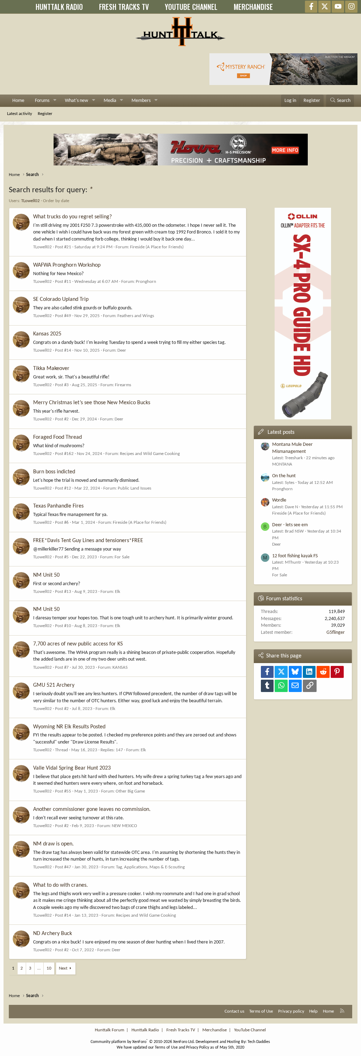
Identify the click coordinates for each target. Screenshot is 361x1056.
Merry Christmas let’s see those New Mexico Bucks (91, 403)
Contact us (234, 1011)
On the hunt (284, 476)
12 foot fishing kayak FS (295, 556)
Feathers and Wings (135, 316)
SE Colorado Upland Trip (60, 299)
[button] (55, 101)
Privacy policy (291, 1011)
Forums (42, 100)
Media (110, 100)
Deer (121, 350)
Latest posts (281, 432)
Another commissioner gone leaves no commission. (92, 809)
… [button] (39, 968)
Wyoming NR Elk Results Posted (69, 727)
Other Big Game (130, 791)
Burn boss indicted (54, 472)
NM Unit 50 (46, 575)
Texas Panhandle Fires (58, 506)
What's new (76, 100)
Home (18, 100)
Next (63, 968)
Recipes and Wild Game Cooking (150, 453)
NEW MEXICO (124, 826)
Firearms (123, 385)
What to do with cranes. (60, 885)
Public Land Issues (134, 488)
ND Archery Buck (52, 933)
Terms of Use (261, 1011)
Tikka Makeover (51, 368)
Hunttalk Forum (109, 1030)
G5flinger (335, 632)
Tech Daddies (258, 1042)
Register (45, 113)
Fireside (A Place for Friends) (157, 247)
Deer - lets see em (290, 525)
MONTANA (282, 464)
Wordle (279, 500)
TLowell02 (30, 201)
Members (141, 100)
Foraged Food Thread (57, 437)
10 (49, 968)
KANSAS (120, 667)
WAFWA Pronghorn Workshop (66, 265)
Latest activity (19, 113)
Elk (117, 591)
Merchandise (214, 1030)
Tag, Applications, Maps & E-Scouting (150, 867)
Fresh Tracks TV (180, 1030)
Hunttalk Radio (145, 1030)
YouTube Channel (250, 1030)
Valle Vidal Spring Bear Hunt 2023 (72, 768)
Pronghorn (146, 281)
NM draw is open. (53, 844)
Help (313, 1011)
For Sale (122, 557)
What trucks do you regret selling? (72, 217)
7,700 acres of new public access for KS (78, 644)
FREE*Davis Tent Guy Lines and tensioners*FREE (88, 541)
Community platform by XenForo (143, 1042)
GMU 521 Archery (53, 685)
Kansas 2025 (47, 334)
